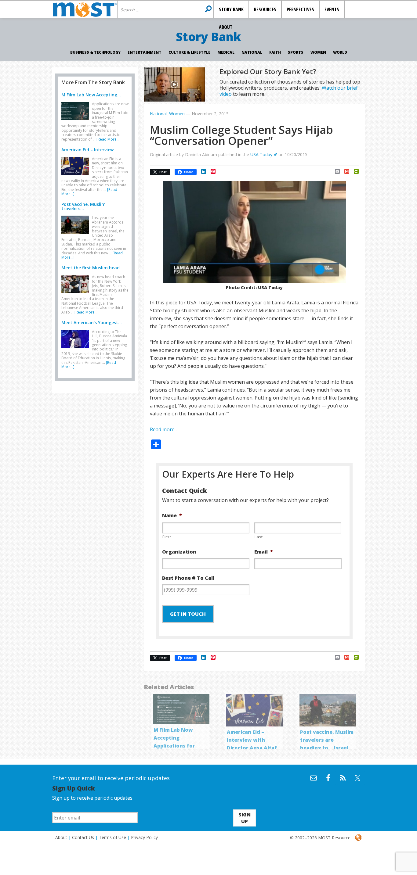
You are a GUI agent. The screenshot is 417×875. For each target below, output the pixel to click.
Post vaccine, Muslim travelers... (83, 206)
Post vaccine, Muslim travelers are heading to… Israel (327, 740)
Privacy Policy (144, 837)
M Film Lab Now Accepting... (91, 95)
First (166, 537)
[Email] (335, 171)
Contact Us (83, 837)
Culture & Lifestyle (189, 52)
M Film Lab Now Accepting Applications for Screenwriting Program (174, 745)
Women (318, 52)
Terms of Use (112, 837)
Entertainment (144, 52)
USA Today (261, 154)
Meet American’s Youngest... (91, 322)
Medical (225, 52)
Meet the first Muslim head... (92, 268)
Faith (275, 52)
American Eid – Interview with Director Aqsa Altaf (252, 740)
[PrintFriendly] (354, 171)
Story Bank (208, 37)
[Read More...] (108, 139)
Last (259, 537)
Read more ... (164, 429)
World (340, 52)
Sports (295, 52)
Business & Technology (95, 52)
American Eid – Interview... (89, 149)
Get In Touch (188, 614)
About (61, 837)
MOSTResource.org (84, 9)
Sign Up (244, 818)
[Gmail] (344, 171)
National (251, 52)
